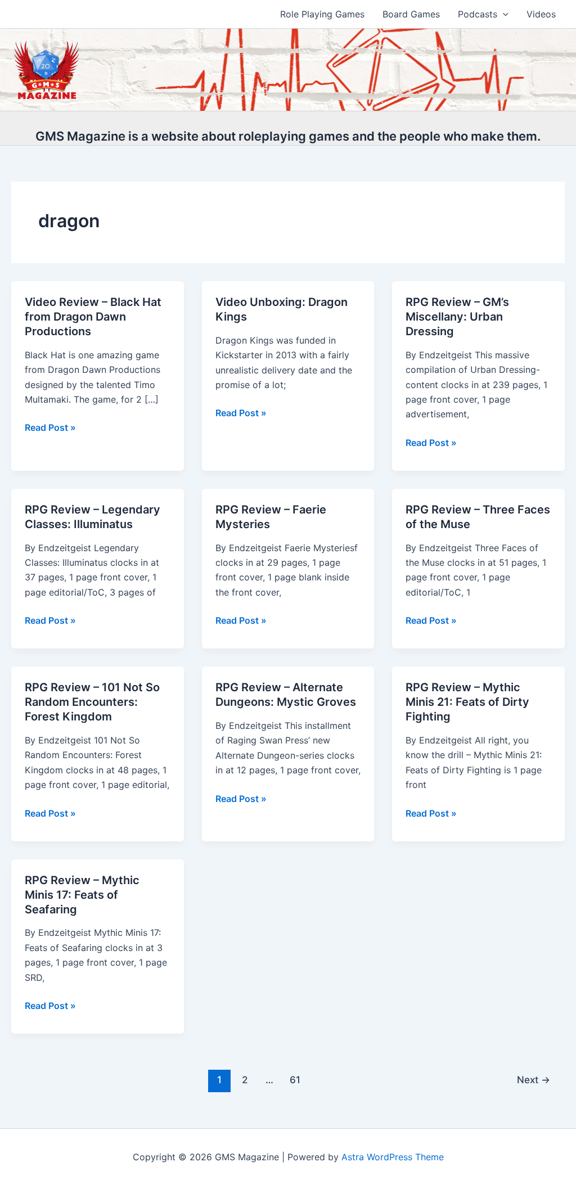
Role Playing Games (322, 14)
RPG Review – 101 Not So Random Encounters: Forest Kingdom (92, 702)
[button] (502, 14)
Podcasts (477, 14)
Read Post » (50, 428)
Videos (541, 14)
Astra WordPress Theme (392, 1157)
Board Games (411, 14)
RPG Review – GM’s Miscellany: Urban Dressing (457, 316)
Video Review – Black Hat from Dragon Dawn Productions (93, 316)
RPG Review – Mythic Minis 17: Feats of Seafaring (82, 894)
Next (533, 1079)
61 (295, 1079)
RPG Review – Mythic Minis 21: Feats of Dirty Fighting (467, 702)
